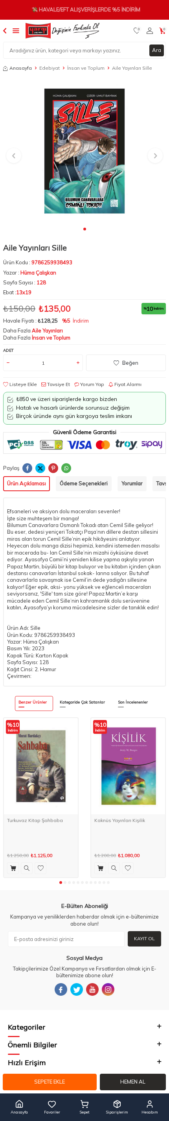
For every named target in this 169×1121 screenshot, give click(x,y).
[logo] (62, 31)
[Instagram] (108, 989)
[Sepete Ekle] (13, 868)
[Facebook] (61, 989)
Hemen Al (132, 1081)
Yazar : (29, 272)
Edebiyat (49, 68)
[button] (84, 229)
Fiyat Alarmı (127, 384)
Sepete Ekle (49, 1081)
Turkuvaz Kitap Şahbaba (35, 820)
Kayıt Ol (144, 938)
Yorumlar (132, 483)
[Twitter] (76, 989)
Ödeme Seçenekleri (84, 483)
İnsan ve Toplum (86, 68)
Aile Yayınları (47, 330)
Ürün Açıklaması (26, 483)
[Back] (4, 30)
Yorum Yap (91, 384)
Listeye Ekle (22, 384)
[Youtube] (92, 989)
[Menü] (16, 30)
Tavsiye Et (58, 384)
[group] (84, 151)
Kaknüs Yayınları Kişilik (119, 820)
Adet (8, 350)
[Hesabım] (150, 31)
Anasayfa (20, 68)
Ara (156, 50)
